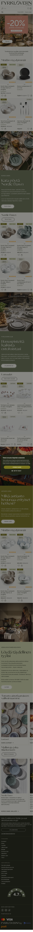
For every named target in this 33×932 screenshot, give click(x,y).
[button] (16, 471)
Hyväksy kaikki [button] (17, 467)
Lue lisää (28, 463)
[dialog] (16, 465)
